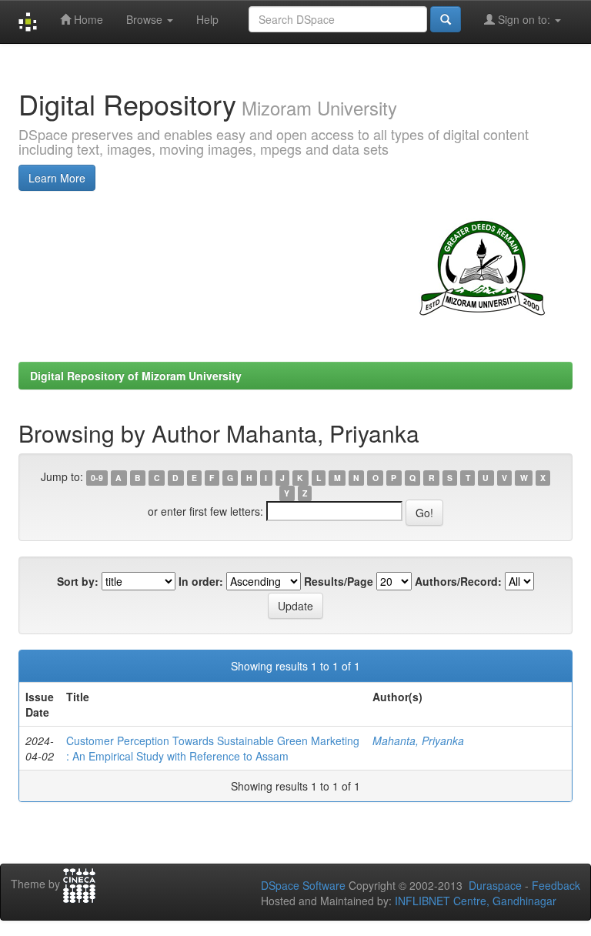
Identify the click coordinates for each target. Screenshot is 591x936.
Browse (145, 19)
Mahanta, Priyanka (418, 740)
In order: (201, 581)
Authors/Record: (458, 581)
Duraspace (495, 885)
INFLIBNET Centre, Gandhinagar (474, 900)
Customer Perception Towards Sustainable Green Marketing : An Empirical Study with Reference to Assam (212, 748)
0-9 (97, 477)
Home (87, 19)
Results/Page (338, 581)
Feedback (556, 885)
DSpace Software (303, 885)
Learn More (56, 178)
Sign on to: (524, 19)
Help (207, 19)
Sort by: (77, 581)
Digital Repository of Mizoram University (136, 375)
